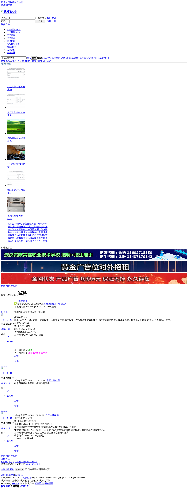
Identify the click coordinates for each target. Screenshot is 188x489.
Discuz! (15, 483)
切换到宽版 (6, 5)
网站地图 (49, 483)
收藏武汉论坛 (16, 2)
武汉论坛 (14, 29)
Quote (22, 461)
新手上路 (5, 329)
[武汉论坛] (9, 12)
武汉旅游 (11, 38)
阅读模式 (62, 304)
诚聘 (49, 61)
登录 (28, 464)
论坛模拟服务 (13, 44)
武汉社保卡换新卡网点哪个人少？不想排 (27, 241)
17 (11, 319)
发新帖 (13, 286)
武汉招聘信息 (38, 61)
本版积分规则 (7, 469)
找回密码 (51, 18)
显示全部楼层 (50, 304)
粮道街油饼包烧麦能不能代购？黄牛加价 (27, 238)
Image (11, 461)
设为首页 (5, 2)
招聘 (30, 350)
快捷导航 (5, 24)
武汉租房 (74, 58)
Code (27, 461)
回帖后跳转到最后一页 (39, 469)
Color (5, 461)
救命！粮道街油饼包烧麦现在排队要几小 (27, 232)
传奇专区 (11, 52)
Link (17, 461)
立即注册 (51, 21)
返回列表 (5, 286)
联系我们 (11, 49)
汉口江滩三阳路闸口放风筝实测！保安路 (27, 229)
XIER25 (5, 312)
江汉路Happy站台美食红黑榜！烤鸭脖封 (27, 224)
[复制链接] (23, 301)
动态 (11, 47)
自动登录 (42, 18)
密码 (3, 21)
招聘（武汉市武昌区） (39, 353)
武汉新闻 (11, 35)
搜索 (29, 58)
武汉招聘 (11, 41)
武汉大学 (93, 58)
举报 (16, 361)
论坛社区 (13, 32)
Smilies (33, 461)
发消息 (10, 342)
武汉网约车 (104, 58)
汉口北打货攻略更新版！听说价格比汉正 (27, 226)
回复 (16, 356)
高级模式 (5, 459)
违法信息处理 (7, 475)
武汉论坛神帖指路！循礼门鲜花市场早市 (27, 235)
